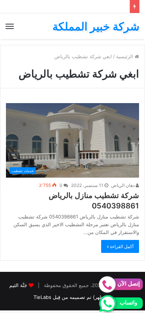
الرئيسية (125, 56)
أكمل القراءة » (120, 246)
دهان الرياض (123, 185)
